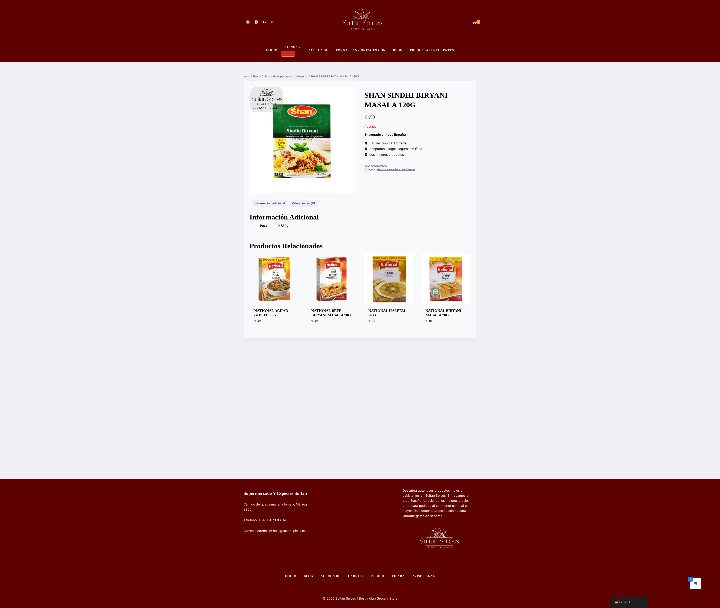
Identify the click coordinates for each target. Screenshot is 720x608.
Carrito (356, 576)
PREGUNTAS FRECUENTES (432, 50)
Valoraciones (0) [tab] (303, 203)
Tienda (398, 576)
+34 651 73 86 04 (272, 520)
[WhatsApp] (273, 22)
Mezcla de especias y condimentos (396, 169)
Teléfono (250, 520)
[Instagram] (256, 22)
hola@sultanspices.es (289, 531)
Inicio (271, 50)
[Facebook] (248, 22)
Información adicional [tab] (270, 203)
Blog (397, 50)
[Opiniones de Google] (264, 22)
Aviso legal (423, 576)
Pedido (377, 576)
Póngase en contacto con (361, 50)
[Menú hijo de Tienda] (288, 54)
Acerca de (318, 50)
